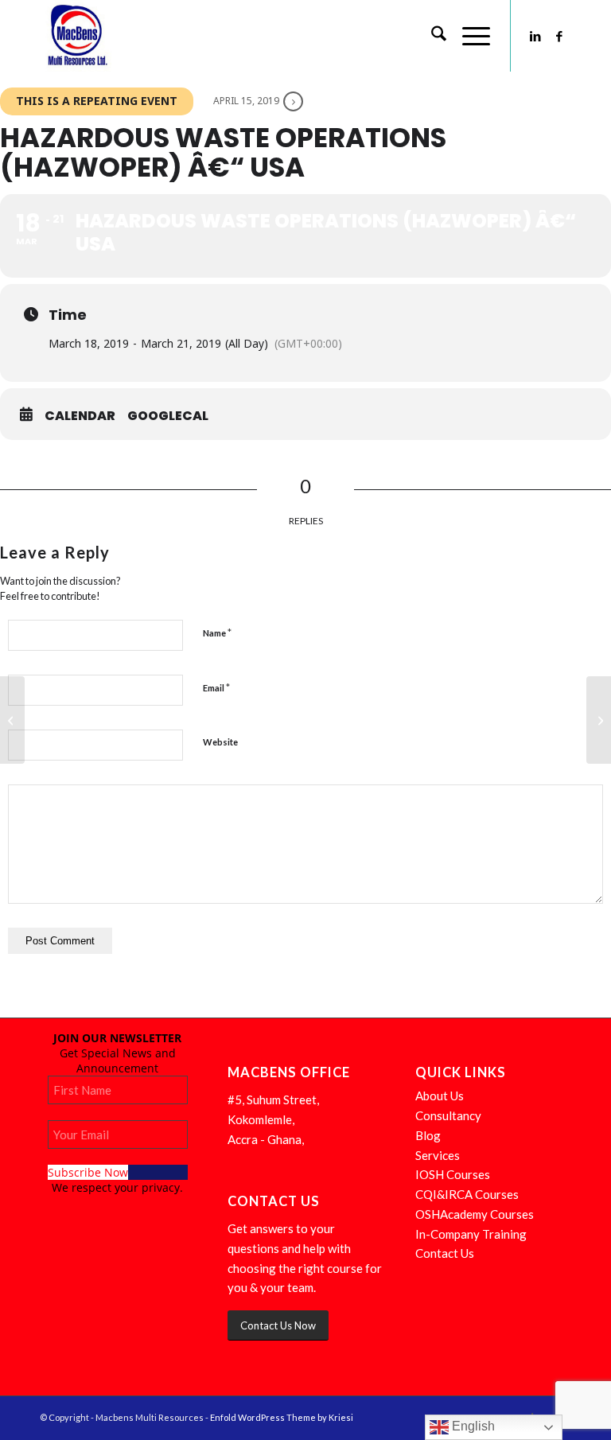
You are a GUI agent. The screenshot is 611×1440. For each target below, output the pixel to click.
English (472, 1426)
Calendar (80, 416)
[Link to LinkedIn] (535, 36)
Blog (428, 1135)
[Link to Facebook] (559, 36)
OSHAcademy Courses (474, 1214)
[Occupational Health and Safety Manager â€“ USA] (12, 720)
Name (217, 632)
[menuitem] (430, 36)
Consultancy (448, 1115)
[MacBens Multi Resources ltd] (75, 36)
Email (216, 687)
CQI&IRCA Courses (467, 1194)
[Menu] (468, 36)
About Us (439, 1095)
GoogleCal (167, 416)
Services (437, 1155)
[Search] (430, 36)
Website (220, 742)
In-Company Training (471, 1234)
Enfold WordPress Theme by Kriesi (281, 1417)
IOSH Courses (452, 1174)
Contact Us (444, 1253)
